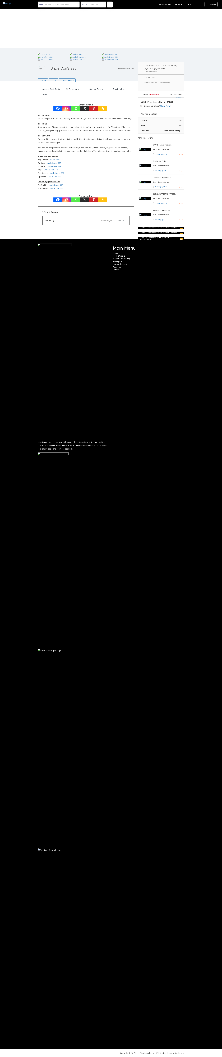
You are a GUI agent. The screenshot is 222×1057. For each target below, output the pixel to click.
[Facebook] (57, 108)
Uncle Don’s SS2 (57, 159)
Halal (143, 125)
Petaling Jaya (159, 154)
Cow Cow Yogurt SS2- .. (162, 177)
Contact (116, 269)
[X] (84, 108)
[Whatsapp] (75, 108)
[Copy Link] (102, 108)
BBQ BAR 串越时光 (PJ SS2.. (164, 194)
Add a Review (68, 80)
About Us (117, 267)
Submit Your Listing (121, 258)
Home (115, 253)
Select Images (106, 220)
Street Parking (119, 89)
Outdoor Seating (96, 89)
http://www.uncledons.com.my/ (157, 82)
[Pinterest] (93, 108)
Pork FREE (145, 120)
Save (54, 80)
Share (43, 80)
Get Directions (151, 71)
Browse (121, 221)
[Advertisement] (111, 28)
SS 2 (165, 154)
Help (190, 4)
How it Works (165, 4)
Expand (178, 97)
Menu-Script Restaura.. (162, 210)
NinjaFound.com (45, 442)
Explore (178, 4)
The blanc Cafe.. (159, 161)
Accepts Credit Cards (51, 89)
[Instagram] (66, 108)
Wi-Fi (45, 94)
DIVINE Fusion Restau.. (162, 145)
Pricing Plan (118, 261)
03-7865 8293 (150, 77)
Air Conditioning (72, 89)
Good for (145, 131)
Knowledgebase (120, 264)
